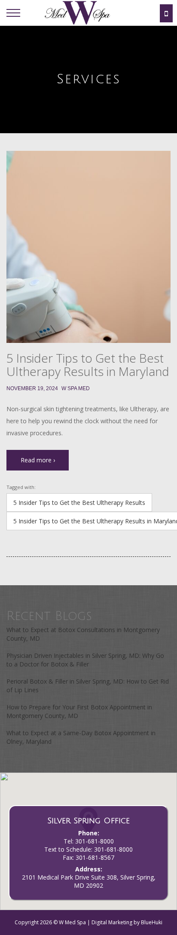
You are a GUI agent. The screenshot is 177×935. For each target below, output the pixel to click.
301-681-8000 (94, 841)
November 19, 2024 (32, 388)
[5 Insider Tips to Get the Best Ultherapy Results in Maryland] (88, 247)
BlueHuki (151, 922)
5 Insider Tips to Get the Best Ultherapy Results (79, 502)
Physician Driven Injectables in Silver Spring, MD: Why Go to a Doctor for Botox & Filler (85, 659)
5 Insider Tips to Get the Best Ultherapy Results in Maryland (87, 364)
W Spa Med (75, 388)
